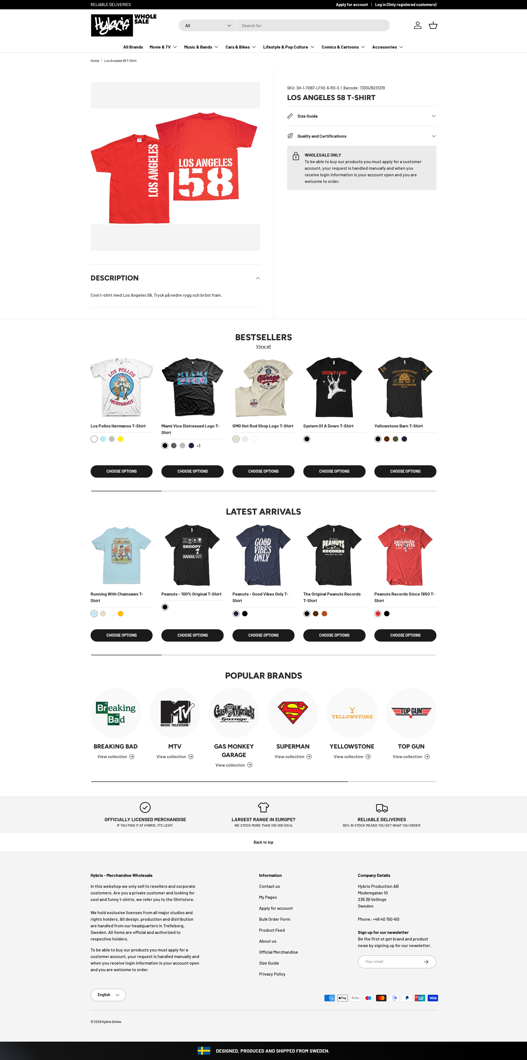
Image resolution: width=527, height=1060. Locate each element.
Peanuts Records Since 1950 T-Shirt (404, 597)
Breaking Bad (116, 746)
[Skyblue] (103, 439)
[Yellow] (120, 439)
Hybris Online (111, 1022)
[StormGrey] (245, 439)
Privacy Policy (272, 973)
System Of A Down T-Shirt (328, 425)
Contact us (269, 886)
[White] (254, 439)
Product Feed (272, 930)
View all (263, 346)
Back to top (263, 842)
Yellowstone (352, 746)
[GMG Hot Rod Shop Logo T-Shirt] (263, 387)
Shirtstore (183, 899)
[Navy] (191, 446)
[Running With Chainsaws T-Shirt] (122, 555)
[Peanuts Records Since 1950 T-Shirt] (405, 555)
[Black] (245, 614)
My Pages (268, 897)
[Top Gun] (411, 713)
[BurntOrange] (324, 614)
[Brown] (387, 439)
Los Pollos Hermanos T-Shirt (118, 425)
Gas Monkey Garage (234, 751)
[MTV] (175, 713)
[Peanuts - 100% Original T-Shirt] (192, 555)
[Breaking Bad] (116, 713)
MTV (174, 746)
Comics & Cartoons (340, 46)
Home (95, 60)
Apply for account (352, 4)
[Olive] (396, 439)
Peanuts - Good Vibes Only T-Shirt (260, 597)
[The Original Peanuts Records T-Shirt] (334, 555)
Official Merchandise (278, 951)
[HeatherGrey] (112, 439)
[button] (433, 25)
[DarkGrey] (174, 446)
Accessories (384, 46)
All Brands (133, 46)
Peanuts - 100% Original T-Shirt (191, 593)
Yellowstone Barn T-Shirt (398, 425)
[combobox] (284, 25)
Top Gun (411, 746)
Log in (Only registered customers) (405, 4)
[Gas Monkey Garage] (234, 713)
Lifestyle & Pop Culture (285, 46)
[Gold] (120, 614)
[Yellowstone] (352, 713)
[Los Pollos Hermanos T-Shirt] (122, 387)
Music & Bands (198, 46)
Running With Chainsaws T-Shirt (117, 597)
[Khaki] (103, 614)
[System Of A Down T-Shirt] (334, 387)
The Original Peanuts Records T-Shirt (332, 597)
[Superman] (293, 713)
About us (267, 940)
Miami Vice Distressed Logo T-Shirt (190, 429)
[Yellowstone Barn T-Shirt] (405, 387)
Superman (293, 746)
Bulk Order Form (274, 919)
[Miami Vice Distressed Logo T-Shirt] (192, 387)
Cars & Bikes (238, 46)
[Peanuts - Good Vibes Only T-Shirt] (263, 555)
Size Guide (269, 962)
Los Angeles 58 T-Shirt (120, 60)
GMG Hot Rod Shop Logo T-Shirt (262, 425)
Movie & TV (160, 46)
